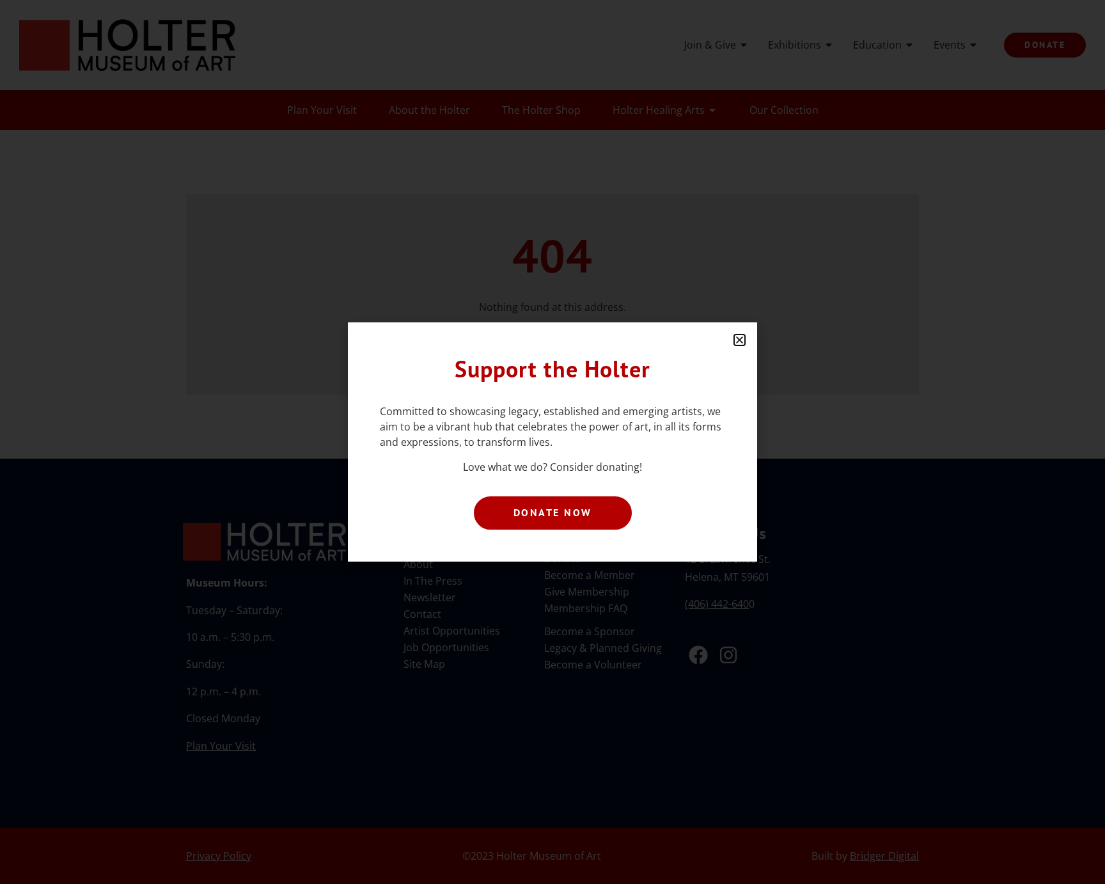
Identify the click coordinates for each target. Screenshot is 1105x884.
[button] (739, 340)
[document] (552, 442)
